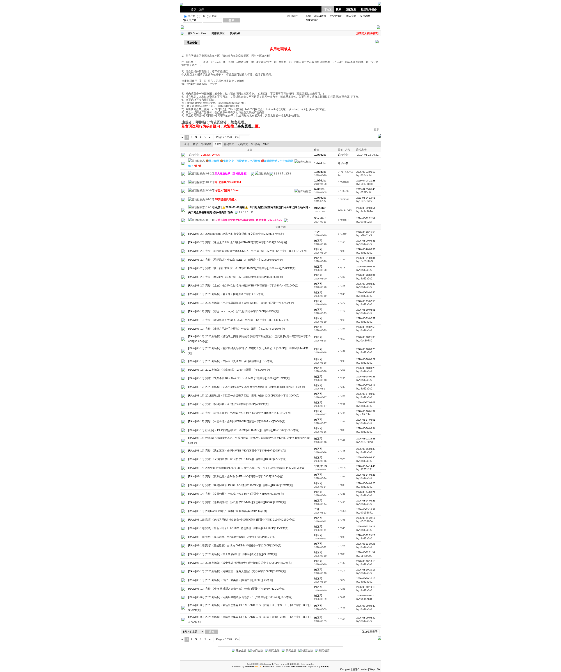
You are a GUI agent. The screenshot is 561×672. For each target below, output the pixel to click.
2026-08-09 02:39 (365, 617)
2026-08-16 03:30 (365, 457)
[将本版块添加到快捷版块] (245, 33)
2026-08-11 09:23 (365, 543)
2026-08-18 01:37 (365, 411)
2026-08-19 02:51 (365, 318)
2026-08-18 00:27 (365, 359)
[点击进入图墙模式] (367, 33)
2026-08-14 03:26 (365, 474)
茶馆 (308, 16)
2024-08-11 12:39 (365, 218)
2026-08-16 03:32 (365, 449)
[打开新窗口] (183, 163)
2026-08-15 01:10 (365, 595)
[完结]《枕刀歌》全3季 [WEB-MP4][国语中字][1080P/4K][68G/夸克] (244, 277)
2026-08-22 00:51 (365, 208)
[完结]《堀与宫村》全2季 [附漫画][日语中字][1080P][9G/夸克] (239, 537)
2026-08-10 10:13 (365, 587)
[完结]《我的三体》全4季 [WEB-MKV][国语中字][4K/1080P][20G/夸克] (245, 450)
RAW (218, 144)
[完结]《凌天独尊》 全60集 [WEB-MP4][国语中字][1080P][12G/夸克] (244, 493)
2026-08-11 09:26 (365, 526)
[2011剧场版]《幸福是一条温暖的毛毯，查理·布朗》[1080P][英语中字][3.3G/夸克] (252, 395)
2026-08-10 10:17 (365, 569)
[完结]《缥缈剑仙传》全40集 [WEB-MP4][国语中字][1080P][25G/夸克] (245, 502)
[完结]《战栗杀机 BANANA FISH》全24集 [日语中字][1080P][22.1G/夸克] (247, 378)
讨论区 (328, 9)
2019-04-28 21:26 (365, 180)
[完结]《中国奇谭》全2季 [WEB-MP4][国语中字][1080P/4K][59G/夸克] (245, 421)
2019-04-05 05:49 (365, 189)
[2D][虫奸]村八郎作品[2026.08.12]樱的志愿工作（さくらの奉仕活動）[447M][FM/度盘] (255, 467)
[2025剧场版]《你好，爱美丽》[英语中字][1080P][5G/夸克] (239, 580)
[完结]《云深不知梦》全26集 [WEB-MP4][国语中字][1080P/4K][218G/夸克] (248, 412)
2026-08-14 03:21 (365, 492)
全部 (186, 144)
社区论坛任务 (369, 9)
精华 (195, 144)
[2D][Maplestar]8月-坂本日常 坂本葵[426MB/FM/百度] (236, 511)
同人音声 (351, 16)
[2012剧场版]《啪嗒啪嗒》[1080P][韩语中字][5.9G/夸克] (237, 369)
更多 (376, 129)
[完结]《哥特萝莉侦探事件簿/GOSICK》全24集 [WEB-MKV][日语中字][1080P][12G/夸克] (256, 250)
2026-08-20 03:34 (365, 275)
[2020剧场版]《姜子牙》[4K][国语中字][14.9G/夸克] (234, 294)
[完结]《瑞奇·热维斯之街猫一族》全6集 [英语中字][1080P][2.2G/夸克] (245, 588)
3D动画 (255, 144)
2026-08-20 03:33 (365, 284)
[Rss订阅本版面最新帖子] (241, 33)
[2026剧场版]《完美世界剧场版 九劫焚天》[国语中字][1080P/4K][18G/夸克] (248, 597)
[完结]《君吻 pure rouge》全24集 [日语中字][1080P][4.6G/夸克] (242, 311)
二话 (317, 232)
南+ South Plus (197, 33)
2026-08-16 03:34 (365, 428)
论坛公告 (343, 154)
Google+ (345, 669)
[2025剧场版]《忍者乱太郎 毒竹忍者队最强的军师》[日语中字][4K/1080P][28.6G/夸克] (255, 387)
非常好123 (320, 466)
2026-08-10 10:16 (365, 578)
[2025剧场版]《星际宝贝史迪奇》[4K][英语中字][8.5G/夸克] (239, 361)
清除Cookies (359, 669)
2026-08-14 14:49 (365, 466)
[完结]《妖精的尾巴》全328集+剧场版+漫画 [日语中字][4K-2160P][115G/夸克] (249, 519)
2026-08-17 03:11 (365, 385)
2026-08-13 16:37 (365, 509)
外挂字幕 (206, 144)
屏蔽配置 (351, 9)
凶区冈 (318, 240)
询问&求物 (320, 16)
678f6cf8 (319, 189)
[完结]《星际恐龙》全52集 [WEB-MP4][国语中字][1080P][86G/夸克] (244, 259)
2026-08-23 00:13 (365, 172)
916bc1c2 (320, 208)
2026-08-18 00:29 (365, 349)
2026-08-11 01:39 (365, 552)
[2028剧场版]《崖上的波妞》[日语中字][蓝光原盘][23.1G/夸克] (241, 554)
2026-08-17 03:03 (365, 419)
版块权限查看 (370, 631)
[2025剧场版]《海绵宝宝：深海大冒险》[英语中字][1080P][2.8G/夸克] (245, 571)
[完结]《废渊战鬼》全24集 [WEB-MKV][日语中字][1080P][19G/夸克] (244, 476)
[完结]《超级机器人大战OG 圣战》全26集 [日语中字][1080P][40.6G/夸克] (247, 320)
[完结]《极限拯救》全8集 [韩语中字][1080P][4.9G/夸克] (236, 404)
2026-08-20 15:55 (365, 232)
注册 (201, 9)
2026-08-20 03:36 (365, 266)
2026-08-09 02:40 (365, 605)
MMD (266, 144)
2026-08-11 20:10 (365, 518)
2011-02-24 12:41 (365, 197)
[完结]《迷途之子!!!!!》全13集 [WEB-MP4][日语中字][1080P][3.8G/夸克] (246, 242)
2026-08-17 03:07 (365, 402)
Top (379, 669)
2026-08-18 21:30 (365, 337)
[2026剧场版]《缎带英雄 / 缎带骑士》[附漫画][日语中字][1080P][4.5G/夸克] (248, 562)
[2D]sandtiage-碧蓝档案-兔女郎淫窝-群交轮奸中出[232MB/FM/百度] (244, 233)
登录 (193, 9)
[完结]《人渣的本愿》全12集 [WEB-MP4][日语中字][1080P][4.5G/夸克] (245, 459)
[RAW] (192, 233)
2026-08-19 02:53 (365, 309)
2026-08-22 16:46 (365, 438)
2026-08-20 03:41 (365, 240)
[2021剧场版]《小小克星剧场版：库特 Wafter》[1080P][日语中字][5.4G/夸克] (249, 302)
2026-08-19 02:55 (365, 301)
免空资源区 (336, 16)
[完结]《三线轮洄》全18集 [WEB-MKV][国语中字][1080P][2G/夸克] (242, 545)
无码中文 (243, 144)
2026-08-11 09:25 (365, 535)
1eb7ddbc (320, 171)
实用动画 (365, 16)
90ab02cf (319, 218)
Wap (372, 669)
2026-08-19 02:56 (365, 292)
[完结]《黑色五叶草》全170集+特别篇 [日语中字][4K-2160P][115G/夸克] (246, 528)
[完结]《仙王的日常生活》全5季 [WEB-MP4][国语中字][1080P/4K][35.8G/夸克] (250, 268)
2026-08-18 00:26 (365, 368)
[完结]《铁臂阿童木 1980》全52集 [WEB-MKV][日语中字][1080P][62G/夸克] (249, 485)
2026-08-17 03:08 (365, 394)
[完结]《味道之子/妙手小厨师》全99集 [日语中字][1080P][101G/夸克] (245, 328)
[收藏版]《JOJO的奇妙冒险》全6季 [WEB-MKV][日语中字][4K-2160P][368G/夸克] (252, 430)
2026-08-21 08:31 (365, 258)
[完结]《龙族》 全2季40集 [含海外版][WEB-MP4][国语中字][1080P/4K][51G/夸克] (251, 285)
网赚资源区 (312, 19)
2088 (288, 173)
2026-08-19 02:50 (365, 327)
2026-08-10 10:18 (365, 561)
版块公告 (192, 42)
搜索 (338, 9)
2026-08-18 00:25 (365, 376)
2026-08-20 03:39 (365, 249)
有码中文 (229, 144)
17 (252, 212)
